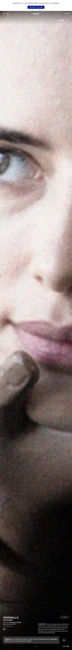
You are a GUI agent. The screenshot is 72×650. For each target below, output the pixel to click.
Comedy (10, 626)
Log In (67, 13)
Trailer (65, 617)
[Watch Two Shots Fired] (64, 640)
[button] (4, 13)
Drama (5, 626)
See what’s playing (36, 7)
